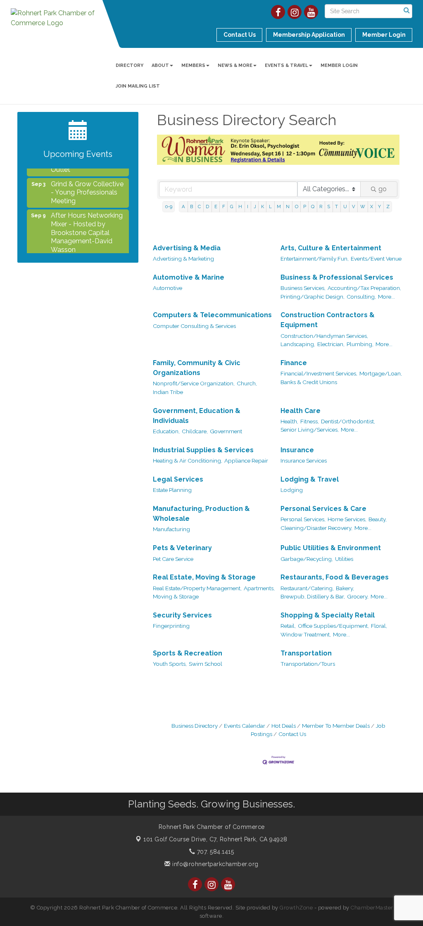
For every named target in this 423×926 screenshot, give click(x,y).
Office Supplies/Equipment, (333, 625)
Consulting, (361, 296)
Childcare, (195, 431)
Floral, (379, 625)
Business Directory (194, 725)
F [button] (223, 206)
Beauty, (377, 519)
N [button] (288, 206)
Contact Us (292, 734)
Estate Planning (172, 490)
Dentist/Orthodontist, (348, 421)
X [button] (371, 206)
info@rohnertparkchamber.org (215, 864)
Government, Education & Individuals (196, 416)
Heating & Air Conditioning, (187, 460)
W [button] (362, 206)
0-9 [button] (168, 206)
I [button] (247, 206)
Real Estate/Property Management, (197, 588)
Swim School (205, 663)
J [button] (255, 206)
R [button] (320, 206)
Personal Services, (303, 519)
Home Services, (347, 519)
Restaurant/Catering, (307, 588)
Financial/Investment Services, (318, 373)
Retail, (288, 625)
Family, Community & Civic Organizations (196, 368)
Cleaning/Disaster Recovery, (316, 528)
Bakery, (345, 588)
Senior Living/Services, (309, 429)
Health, (289, 421)
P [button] (304, 206)
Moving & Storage (176, 596)
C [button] (199, 206)
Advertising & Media (187, 248)
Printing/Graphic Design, (312, 296)
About (160, 65)
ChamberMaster (372, 908)
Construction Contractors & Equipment (327, 320)
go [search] (382, 189)
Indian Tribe (168, 392)
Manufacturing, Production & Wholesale (201, 513)
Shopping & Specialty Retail (327, 615)
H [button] (240, 206)
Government (226, 431)
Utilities (344, 559)
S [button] (328, 206)
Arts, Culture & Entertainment (330, 248)
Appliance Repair (246, 460)
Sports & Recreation (187, 653)
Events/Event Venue (376, 258)
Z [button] (388, 206)
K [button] (262, 206)
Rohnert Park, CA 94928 (215, 839)
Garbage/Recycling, (306, 559)
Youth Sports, (170, 663)
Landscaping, (297, 344)
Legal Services (178, 479)
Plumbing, (360, 344)
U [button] (345, 206)
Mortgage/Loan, (380, 373)
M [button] (279, 206)
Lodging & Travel (309, 479)
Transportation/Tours (307, 663)
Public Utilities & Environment (330, 548)
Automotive (167, 288)
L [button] (270, 206)
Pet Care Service (173, 559)
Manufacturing (171, 529)
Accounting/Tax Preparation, (364, 288)
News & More (235, 65)
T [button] (336, 206)
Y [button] (379, 206)
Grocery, (357, 596)
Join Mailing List (138, 86)
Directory (129, 65)
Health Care (300, 411)
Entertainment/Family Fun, (314, 258)
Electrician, (331, 344)
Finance (293, 363)
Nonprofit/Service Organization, (194, 383)
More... (386, 296)
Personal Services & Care (323, 509)
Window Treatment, (305, 634)
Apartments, (259, 588)
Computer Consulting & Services (194, 326)
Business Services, (303, 288)
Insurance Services (303, 460)
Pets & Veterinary (182, 548)
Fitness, (309, 421)
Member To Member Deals (336, 725)
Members (193, 65)
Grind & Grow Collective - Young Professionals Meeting (87, 186)
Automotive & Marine (188, 277)
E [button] (215, 206)
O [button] (296, 206)
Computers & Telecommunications (212, 315)
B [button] (191, 206)
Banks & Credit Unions (308, 382)
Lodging (291, 490)
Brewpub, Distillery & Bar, (312, 596)
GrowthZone (296, 908)
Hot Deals (283, 725)
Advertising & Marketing (183, 258)
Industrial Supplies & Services (203, 450)
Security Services (182, 615)
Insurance (297, 450)
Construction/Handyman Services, (324, 335)
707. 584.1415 (214, 851)
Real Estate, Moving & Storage (204, 577)
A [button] (183, 206)
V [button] (353, 206)
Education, (166, 431)
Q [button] (312, 206)
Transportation (306, 653)
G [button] (231, 206)
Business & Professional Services (336, 277)
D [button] (207, 206)
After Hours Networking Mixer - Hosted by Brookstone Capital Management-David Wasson (87, 226)
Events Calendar (244, 725)
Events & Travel (286, 65)
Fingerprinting (171, 625)
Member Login (339, 65)
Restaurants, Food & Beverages (334, 577)
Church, (247, 383)
